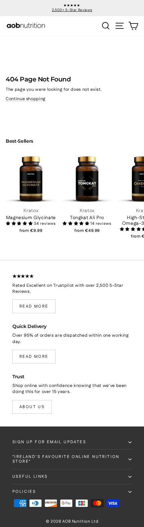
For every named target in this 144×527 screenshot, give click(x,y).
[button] (20, 223)
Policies (24, 492)
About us (32, 407)
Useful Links (30, 476)
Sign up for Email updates (49, 442)
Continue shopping (26, 99)
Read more (34, 306)
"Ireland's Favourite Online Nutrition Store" (66, 459)
